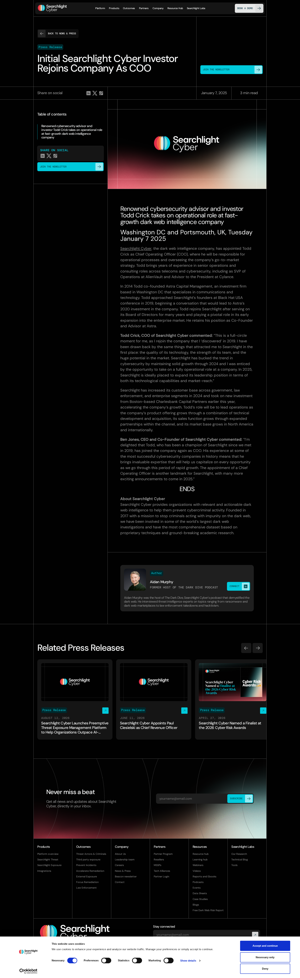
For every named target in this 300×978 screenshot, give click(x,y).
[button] (114, 8)
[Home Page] (52, 8)
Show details (188, 960)
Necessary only (265, 957)
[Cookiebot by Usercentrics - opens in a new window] (28, 971)
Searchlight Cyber (135, 248)
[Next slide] (258, 648)
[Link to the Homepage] (75, 933)
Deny (265, 968)
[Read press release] (74, 699)
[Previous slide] (246, 648)
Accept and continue (265, 945)
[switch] (106, 960)
